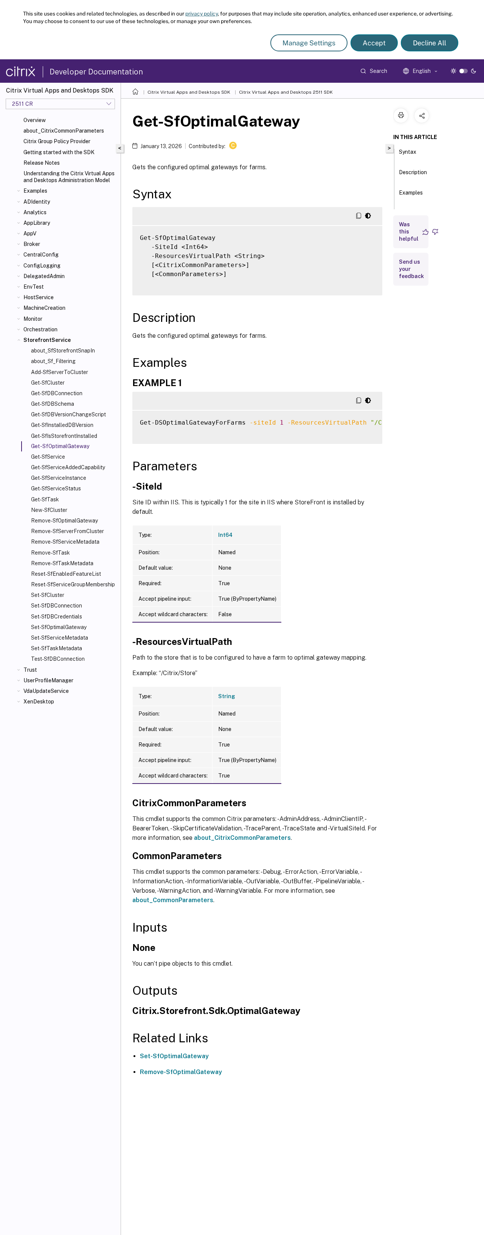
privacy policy (201, 14)
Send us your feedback (411, 269)
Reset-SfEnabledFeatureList (66, 574)
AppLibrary (36, 223)
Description (413, 172)
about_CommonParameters (172, 900)
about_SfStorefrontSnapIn (63, 351)
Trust (30, 670)
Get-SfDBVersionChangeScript (68, 414)
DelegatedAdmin (44, 276)
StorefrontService (47, 340)
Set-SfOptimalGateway (59, 627)
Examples (35, 191)
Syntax (407, 152)
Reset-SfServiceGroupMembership (73, 584)
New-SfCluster (49, 510)
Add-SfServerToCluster (59, 372)
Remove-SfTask (50, 553)
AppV (29, 233)
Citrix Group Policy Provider (56, 141)
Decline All (429, 43)
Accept (374, 43)
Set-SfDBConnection (56, 606)
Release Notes (41, 163)
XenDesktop (38, 702)
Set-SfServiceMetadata (59, 638)
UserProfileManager (48, 680)
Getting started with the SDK (59, 152)
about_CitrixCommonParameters (63, 131)
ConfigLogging (41, 266)
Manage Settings (308, 43)
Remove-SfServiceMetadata (65, 542)
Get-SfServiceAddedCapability (68, 467)
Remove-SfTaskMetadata (62, 563)
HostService (38, 297)
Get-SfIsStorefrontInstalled (64, 436)
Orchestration (40, 329)
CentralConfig (41, 255)
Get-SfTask (45, 499)
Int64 (225, 535)
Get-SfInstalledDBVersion (62, 425)
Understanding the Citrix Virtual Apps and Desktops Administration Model (69, 176)
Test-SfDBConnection (58, 659)
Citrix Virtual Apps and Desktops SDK (188, 92)
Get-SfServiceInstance (58, 478)
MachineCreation (44, 308)
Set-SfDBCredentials (56, 617)
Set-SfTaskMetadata (56, 648)
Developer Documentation (96, 71)
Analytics (35, 212)
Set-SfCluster (47, 595)
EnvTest (33, 287)
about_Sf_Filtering (53, 361)
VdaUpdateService (46, 691)
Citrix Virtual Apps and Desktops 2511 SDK (286, 92)
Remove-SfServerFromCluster (67, 531)
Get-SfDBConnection (56, 393)
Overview (34, 120)
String (226, 696)
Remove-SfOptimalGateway (64, 521)
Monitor (32, 319)
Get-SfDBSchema (52, 404)
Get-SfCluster (48, 383)
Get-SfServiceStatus (56, 488)
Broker (31, 244)
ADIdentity (36, 202)
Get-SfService (48, 457)
